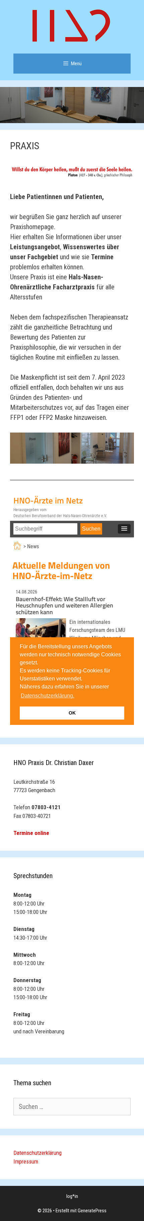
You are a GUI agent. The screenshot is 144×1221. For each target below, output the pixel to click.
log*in (72, 1196)
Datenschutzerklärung (37, 1152)
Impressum (25, 1161)
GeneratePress (92, 1211)
